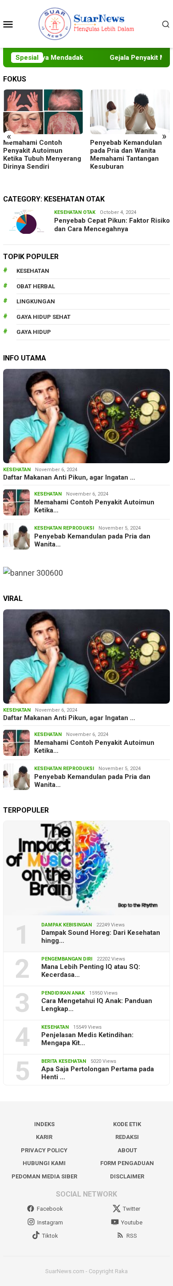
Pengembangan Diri (66, 959)
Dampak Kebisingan (66, 925)
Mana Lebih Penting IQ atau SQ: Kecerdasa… (90, 971)
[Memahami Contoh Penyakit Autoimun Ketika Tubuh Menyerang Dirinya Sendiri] (43, 111)
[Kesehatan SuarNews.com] (86, 23)
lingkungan (35, 301)
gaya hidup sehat (43, 317)
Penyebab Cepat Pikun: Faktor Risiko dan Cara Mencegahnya (112, 225)
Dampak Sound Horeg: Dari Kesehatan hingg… (100, 937)
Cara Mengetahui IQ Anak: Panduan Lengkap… (96, 1005)
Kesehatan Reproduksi (64, 528)
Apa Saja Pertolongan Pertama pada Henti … (97, 1073)
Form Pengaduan (127, 1163)
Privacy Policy (44, 1150)
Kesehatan (32, 270)
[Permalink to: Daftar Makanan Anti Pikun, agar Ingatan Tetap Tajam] (86, 416)
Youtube (131, 1222)
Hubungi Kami (44, 1163)
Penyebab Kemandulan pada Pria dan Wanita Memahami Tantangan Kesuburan (126, 154)
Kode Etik (127, 1124)
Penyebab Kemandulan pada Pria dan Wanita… (92, 540)
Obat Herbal (35, 286)
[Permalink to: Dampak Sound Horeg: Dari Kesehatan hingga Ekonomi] (86, 868)
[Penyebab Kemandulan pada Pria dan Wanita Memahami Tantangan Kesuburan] (130, 111)
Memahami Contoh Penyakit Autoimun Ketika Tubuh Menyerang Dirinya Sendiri (42, 154)
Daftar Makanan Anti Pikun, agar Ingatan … (69, 477)
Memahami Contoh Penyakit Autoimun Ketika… (94, 506)
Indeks (44, 1124)
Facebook (50, 1208)
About (127, 1150)
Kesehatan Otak (74, 212)
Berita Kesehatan (63, 1061)
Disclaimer (127, 1176)
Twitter (131, 1208)
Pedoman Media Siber (44, 1176)
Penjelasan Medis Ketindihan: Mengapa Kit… (87, 1039)
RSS (131, 1235)
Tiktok (50, 1235)
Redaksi (127, 1137)
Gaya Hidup (33, 332)
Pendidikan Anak (63, 993)
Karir (44, 1137)
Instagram (50, 1222)
